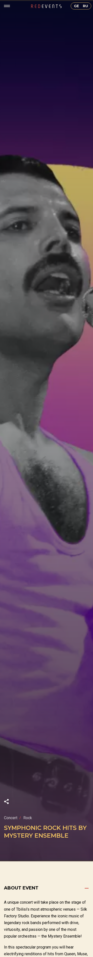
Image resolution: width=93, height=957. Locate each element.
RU (85, 6)
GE (76, 6)
